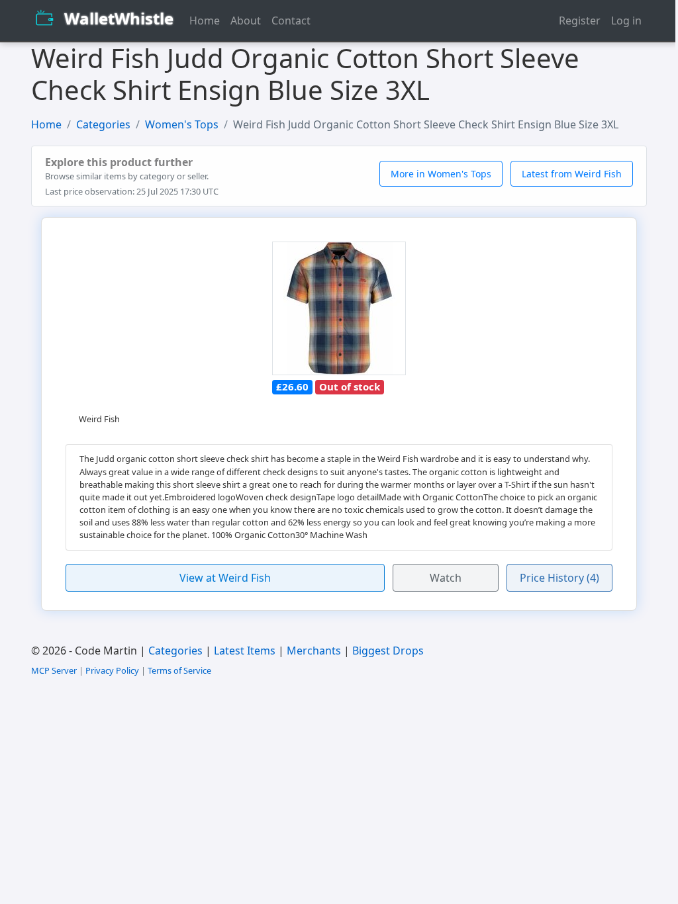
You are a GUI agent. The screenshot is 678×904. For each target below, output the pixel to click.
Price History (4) (559, 577)
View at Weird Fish (225, 577)
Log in (626, 20)
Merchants (314, 650)
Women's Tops (181, 124)
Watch (445, 577)
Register (580, 20)
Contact (291, 20)
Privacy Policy (112, 670)
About (245, 20)
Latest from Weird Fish (572, 173)
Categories (103, 124)
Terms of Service (179, 670)
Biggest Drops (388, 650)
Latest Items (244, 650)
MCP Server (54, 670)
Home (204, 20)
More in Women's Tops (441, 173)
